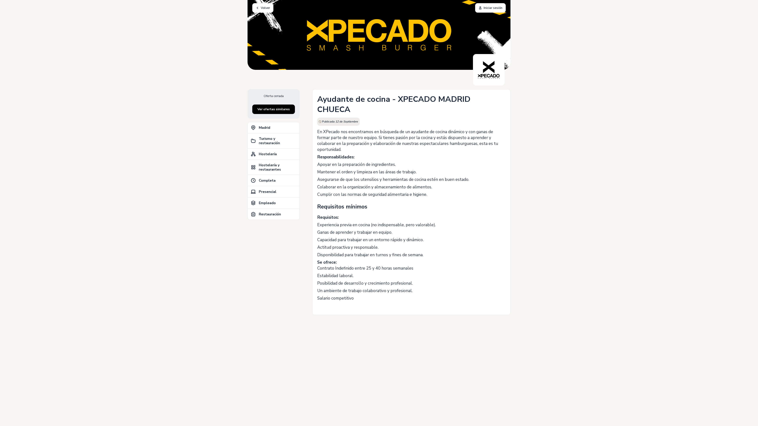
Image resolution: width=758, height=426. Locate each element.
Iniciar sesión (493, 8)
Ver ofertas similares (273, 109)
